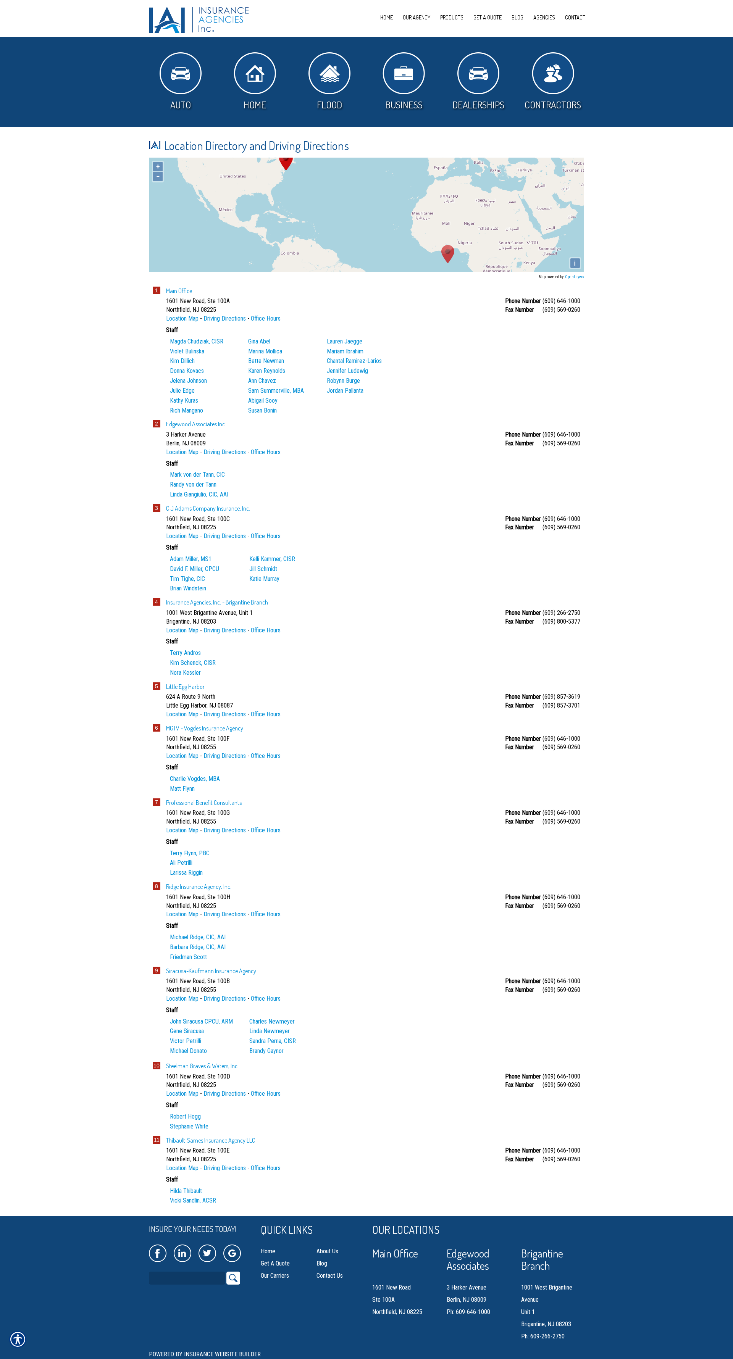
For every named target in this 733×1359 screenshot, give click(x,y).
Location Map (182, 318)
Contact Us (329, 1275)
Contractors (553, 104)
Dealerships (478, 104)
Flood (329, 104)
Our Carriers (275, 1275)
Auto (180, 104)
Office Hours (266, 318)
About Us (327, 1251)
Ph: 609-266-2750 (543, 1336)
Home (255, 104)
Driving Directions (224, 318)
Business (404, 104)
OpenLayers (574, 277)
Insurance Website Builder (222, 1354)
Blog (321, 1263)
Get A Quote (275, 1263)
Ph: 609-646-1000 (468, 1311)
